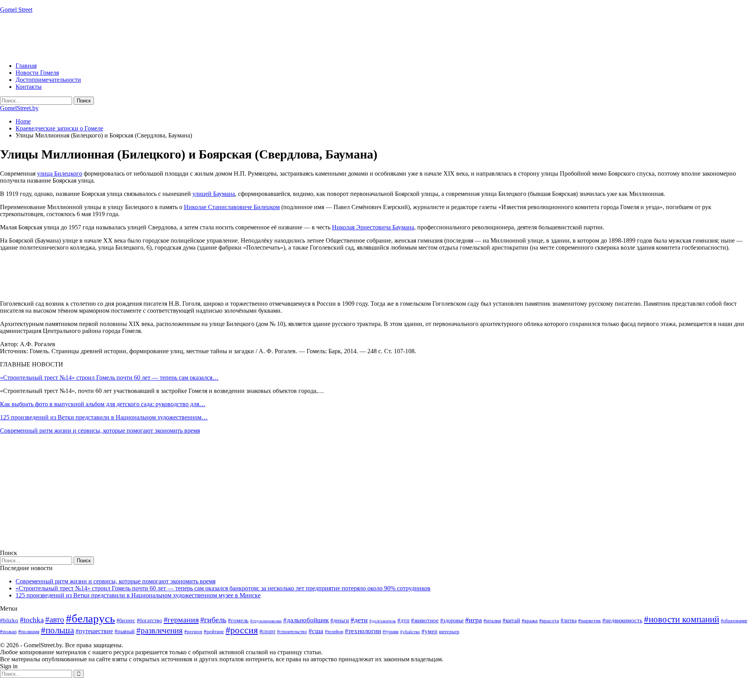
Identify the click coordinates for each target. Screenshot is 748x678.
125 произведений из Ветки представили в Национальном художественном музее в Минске (138, 595)
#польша (57, 630)
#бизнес (125, 620)
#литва (569, 620)
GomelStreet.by (19, 108)
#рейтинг (214, 631)
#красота (549, 620)
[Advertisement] (142, 37)
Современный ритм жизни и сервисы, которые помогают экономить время (100, 430)
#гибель (213, 620)
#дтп (403, 620)
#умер (430, 631)
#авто (54, 619)
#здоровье (452, 620)
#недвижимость (622, 620)
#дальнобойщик (306, 620)
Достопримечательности (48, 79)
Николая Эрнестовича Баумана (373, 227)
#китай (511, 620)
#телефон (334, 631)
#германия (181, 619)
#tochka (32, 620)
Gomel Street (16, 9)
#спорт (267, 631)
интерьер (449, 631)
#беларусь (90, 618)
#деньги (339, 620)
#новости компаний (681, 619)
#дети (359, 620)
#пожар (8, 631)
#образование (734, 620)
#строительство (292, 631)
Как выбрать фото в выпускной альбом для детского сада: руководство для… (102, 404)
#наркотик (589, 620)
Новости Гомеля (37, 72)
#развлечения (159, 630)
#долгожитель (382, 620)
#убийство (410, 632)
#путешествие (94, 631)
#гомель (238, 620)
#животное (425, 620)
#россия (242, 630)
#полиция (28, 631)
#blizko (9, 620)
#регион (193, 631)
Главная (26, 65)
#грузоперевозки (266, 620)
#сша (316, 631)
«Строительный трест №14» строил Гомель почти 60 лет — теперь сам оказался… (109, 377)
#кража (530, 620)
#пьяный (125, 631)
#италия (492, 620)
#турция (391, 631)
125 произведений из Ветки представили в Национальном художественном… (104, 417)
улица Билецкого (59, 173)
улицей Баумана (213, 193)
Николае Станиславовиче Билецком (232, 207)
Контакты (29, 86)
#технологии (363, 631)
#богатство (149, 620)
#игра (473, 620)
